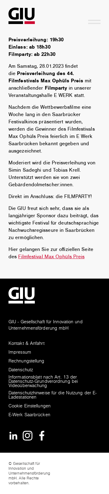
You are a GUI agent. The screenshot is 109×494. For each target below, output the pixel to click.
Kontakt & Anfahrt (26, 343)
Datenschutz (20, 370)
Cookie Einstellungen (29, 406)
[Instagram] (27, 435)
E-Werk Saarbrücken (29, 415)
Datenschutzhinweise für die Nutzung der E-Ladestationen (52, 395)
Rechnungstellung (26, 361)
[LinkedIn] (13, 435)
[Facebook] (42, 435)
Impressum (19, 352)
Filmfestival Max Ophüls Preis (51, 257)
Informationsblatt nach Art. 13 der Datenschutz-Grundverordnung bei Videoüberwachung (43, 381)
